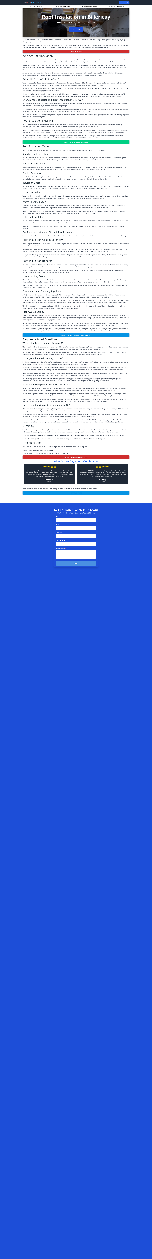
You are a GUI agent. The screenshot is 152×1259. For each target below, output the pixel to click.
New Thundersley (49, 453)
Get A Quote (76, 30)
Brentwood (39, 453)
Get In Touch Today (76, 51)
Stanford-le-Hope (62, 453)
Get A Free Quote (76, 493)
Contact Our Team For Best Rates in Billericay (76, 335)
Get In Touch (124, 3)
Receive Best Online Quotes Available (76, 142)
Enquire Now (76, 498)
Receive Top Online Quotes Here (76, 457)
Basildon (25, 453)
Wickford (32, 453)
